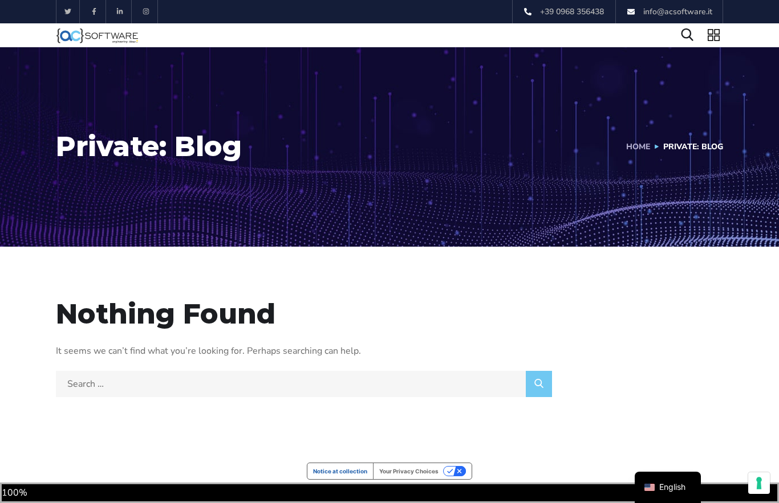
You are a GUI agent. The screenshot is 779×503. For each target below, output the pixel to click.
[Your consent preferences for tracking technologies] (759, 483)
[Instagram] (146, 11)
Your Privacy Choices (409, 471)
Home (638, 146)
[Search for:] (304, 384)
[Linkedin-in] (120, 11)
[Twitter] (68, 11)
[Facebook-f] (94, 11)
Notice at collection (340, 471)
